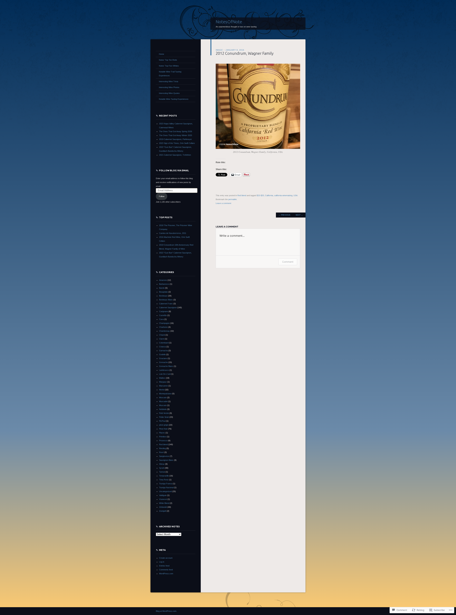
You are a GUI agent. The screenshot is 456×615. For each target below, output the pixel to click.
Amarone (163, 280)
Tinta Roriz (164, 480)
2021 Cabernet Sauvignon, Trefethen (175, 155)
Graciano (163, 358)
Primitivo (162, 437)
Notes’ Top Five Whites (169, 66)
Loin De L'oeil (164, 374)
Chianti (162, 335)
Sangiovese (164, 456)
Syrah (161, 468)
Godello (162, 354)
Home (161, 54)
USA (295, 195)
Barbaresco (164, 284)
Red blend (241, 195)
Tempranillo (164, 476)
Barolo (162, 288)
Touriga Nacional (166, 487)
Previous (284, 215)
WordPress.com (166, 573)
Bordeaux (163, 296)
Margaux (163, 382)
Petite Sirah (164, 417)
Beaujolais (163, 292)
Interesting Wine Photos (169, 87)
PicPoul (162, 421)
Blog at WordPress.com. (166, 611)
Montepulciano (165, 394)
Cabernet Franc (166, 304)
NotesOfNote (229, 21)
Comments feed (166, 570)
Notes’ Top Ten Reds (168, 60)
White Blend (164, 503)
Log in (161, 562)
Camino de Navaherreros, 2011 (172, 233)
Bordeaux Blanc (166, 300)
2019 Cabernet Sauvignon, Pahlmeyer (175, 139)
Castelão (163, 315)
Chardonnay (164, 331)
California (269, 195)
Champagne (164, 323)
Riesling (162, 448)
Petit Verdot (164, 413)
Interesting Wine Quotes (169, 93)
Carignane (163, 311)
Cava (161, 319)
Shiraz (162, 464)
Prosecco (163, 440)
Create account (165, 558)
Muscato (163, 405)
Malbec (162, 378)
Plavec (162, 433)
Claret (161, 339)
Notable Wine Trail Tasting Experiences (170, 74)
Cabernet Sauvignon (168, 307)
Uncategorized (165, 491)
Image (219, 50)
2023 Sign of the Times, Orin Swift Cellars (177, 143)
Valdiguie (163, 495)
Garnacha (163, 350)
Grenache (163, 362)
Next (299, 215)
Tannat (162, 472)
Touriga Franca (165, 484)
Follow (161, 196)
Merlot (161, 390)
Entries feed (164, 566)
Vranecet (163, 499)
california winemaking (283, 195)
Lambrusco (164, 370)
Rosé (161, 452)
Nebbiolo (163, 409)
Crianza (162, 347)
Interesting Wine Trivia (168, 81)
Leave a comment (223, 203)
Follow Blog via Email (174, 170)
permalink (232, 199)
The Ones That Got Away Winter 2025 (175, 135)
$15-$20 (260, 195)
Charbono (163, 327)
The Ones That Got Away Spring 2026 (175, 131)
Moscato (163, 397)
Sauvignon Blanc (166, 460)
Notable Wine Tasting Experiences (173, 99)
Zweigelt (162, 511)
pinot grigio (163, 425)
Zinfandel (163, 507)
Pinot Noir (163, 429)
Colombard (164, 343)
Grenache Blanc (166, 366)
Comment (287, 261)
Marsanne (163, 386)
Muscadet (163, 401)
